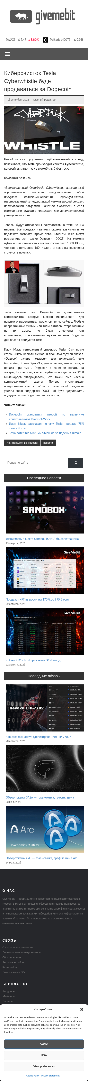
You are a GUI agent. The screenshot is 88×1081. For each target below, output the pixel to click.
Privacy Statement (50, 1076)
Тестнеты (7, 1001)
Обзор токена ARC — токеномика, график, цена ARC (42, 858)
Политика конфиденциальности (22, 952)
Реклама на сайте (13, 962)
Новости (48, 442)
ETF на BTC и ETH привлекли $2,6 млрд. (33, 660)
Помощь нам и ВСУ (13, 972)
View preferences (44, 1066)
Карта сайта (9, 967)
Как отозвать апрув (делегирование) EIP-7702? (38, 737)
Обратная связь (11, 957)
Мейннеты (8, 996)
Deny (44, 1055)
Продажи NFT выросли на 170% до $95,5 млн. (38, 599)
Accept (44, 1043)
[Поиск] (75, 463)
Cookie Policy (32, 1076)
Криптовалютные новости (22, 442)
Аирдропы (8, 991)
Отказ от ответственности (17, 947)
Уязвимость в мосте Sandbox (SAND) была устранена (42, 539)
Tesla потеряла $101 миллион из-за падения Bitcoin (45, 433)
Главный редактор (44, 99)
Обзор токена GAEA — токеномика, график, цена (40, 797)
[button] (82, 1009)
